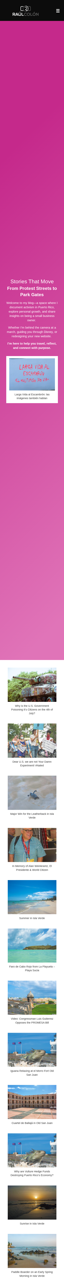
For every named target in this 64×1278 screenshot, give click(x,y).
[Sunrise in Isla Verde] (32, 1206)
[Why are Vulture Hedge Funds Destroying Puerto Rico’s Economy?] (32, 1156)
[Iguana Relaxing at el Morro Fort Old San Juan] (32, 1055)
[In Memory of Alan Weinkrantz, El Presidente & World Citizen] (32, 851)
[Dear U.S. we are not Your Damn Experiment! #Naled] (32, 746)
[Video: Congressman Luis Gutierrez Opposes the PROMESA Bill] (32, 1003)
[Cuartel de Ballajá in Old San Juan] (32, 1106)
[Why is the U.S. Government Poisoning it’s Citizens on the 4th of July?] (32, 692)
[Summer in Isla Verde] (32, 901)
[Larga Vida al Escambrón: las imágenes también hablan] (32, 379)
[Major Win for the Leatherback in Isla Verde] (32, 798)
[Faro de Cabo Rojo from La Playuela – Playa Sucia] (32, 951)
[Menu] (58, 10)
